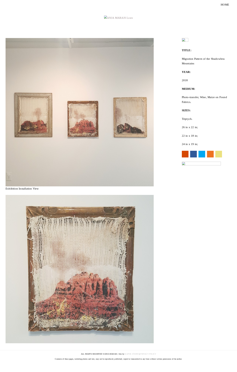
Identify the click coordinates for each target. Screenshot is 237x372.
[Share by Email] (218, 154)
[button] (80, 112)
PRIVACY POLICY (148, 354)
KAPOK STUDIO (132, 354)
